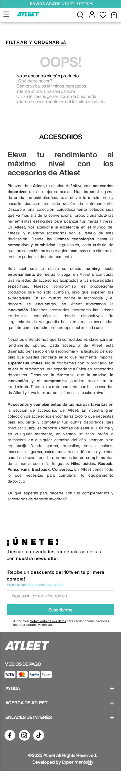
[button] (80, 15)
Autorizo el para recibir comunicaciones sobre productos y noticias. (61, 622)
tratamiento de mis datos (48, 620)
